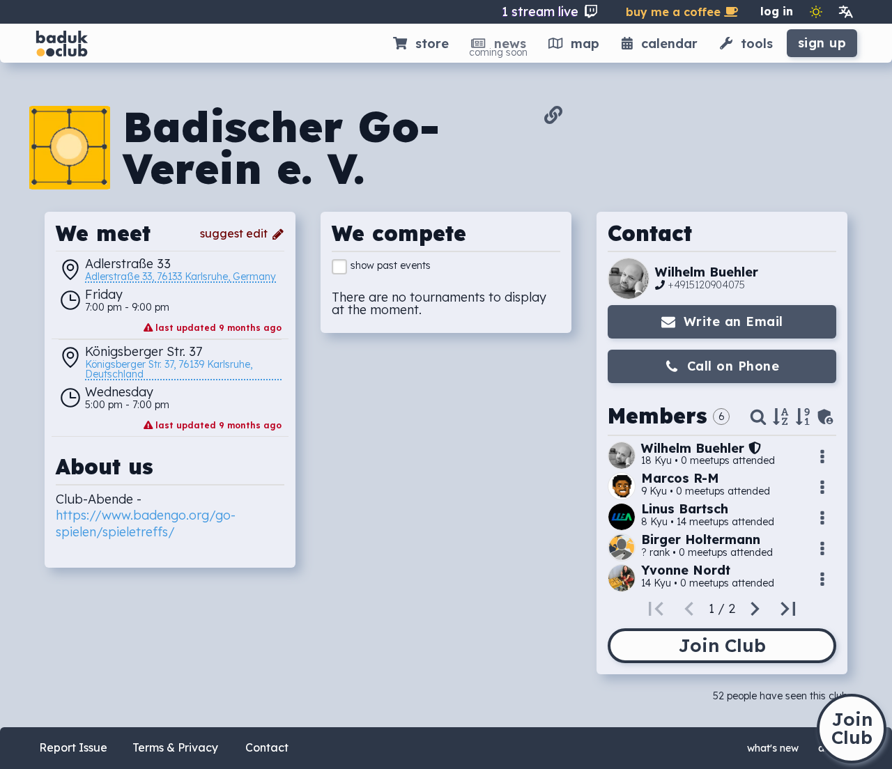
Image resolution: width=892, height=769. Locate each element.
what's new (773, 748)
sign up (822, 43)
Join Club (722, 645)
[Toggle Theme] (816, 12)
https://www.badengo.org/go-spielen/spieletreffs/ (146, 523)
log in (776, 11)
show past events (391, 265)
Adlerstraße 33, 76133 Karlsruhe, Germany (180, 277)
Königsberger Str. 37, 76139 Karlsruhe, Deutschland (170, 369)
